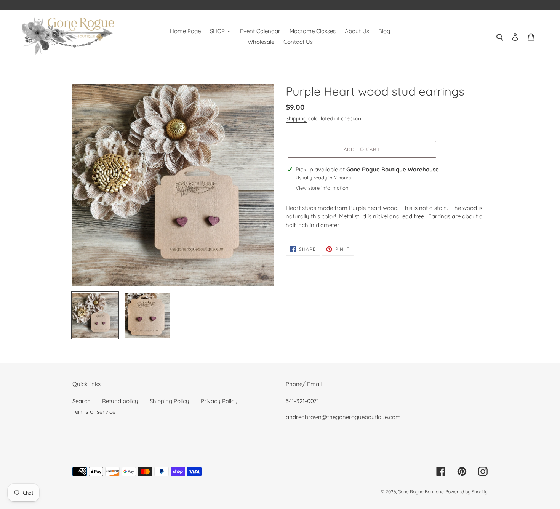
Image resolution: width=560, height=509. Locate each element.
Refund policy (120, 401)
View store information (322, 188)
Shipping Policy (169, 401)
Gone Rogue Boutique (421, 492)
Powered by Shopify (466, 492)
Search (81, 401)
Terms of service (93, 411)
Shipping (296, 118)
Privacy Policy (219, 401)
